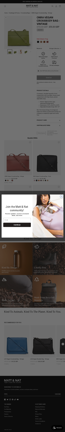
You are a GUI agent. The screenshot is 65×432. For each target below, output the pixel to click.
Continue (17, 225)
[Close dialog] (61, 196)
